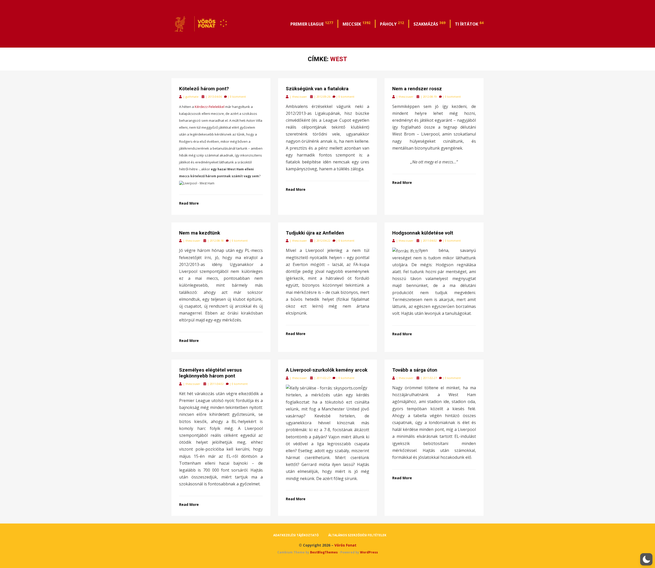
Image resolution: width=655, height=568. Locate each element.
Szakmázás (429, 23)
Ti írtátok (469, 23)
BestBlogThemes (324, 552)
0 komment (238, 96)
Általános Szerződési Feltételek (357, 535)
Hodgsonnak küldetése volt (422, 233)
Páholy (392, 23)
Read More (189, 203)
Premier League (311, 23)
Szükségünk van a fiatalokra (317, 89)
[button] (646, 559)
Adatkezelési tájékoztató (296, 535)
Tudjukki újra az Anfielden (315, 233)
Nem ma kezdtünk (199, 233)
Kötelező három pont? (204, 89)
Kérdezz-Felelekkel (209, 106)
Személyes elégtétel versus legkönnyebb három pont (210, 373)
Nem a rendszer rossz (417, 89)
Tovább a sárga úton (414, 370)
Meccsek (356, 23)
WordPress (369, 552)
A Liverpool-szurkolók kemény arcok (326, 370)
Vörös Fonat (345, 545)
